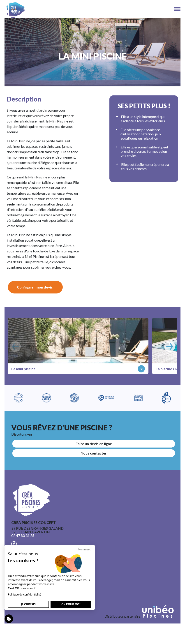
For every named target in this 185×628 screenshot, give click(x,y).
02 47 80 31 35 (22, 535)
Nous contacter (94, 453)
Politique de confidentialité (24, 594)
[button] (169, 346)
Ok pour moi (71, 604)
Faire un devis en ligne (94, 443)
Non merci (84, 549)
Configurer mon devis (35, 287)
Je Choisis (28, 604)
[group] (78, 346)
